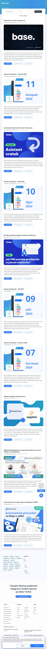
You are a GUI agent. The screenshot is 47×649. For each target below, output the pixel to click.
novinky (17, 568)
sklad (5, 570)
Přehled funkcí (6, 607)
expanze (16, 562)
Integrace (11, 2)
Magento (18, 617)
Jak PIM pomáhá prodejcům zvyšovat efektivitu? (20, 235)
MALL (24, 558)
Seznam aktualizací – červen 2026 (11, 629)
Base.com (37, 2)
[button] (41, 495)
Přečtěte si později (18, 63)
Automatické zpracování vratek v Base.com (18, 128)
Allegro (25, 559)
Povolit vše (37, 645)
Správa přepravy (7, 617)
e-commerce (6, 560)
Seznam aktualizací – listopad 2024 (15, 74)
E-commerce (23, 3)
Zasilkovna (26, 607)
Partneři (34, 613)
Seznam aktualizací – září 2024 (14, 289)
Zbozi (18, 607)
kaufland (11, 566)
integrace (17, 564)
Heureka (26, 565)
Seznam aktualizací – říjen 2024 (14, 181)
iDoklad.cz (26, 614)
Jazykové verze (42, 3)
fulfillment (6, 564)
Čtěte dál (8, 63)
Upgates (26, 570)
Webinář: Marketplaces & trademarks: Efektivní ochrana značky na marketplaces (22, 451)
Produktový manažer (7, 613)
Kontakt (34, 607)
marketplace (17, 566)
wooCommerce (20, 615)
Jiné (25, 618)
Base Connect (6, 621)
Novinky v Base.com (12, 22)
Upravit (22, 645)
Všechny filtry (37, 11)
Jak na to (6, 566)
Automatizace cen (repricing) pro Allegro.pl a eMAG (21, 502)
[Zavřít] (45, 482)
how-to (11, 564)
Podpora (35, 609)
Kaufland (26, 567)
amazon (17, 556)
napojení (6, 568)
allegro (12, 556)
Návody (5, 2)
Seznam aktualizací (12, 76)
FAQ (34, 611)
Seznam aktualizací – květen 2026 (11, 635)
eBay (18, 611)
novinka (11, 568)
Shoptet (26, 571)
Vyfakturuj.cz (27, 616)
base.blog (3, 7)
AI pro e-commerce (7, 623)
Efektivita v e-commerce (8, 562)
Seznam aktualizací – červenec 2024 (15, 343)
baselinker (19, 558)
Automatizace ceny (7, 615)
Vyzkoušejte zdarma (23, 596)
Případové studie (30, 3)
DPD (25, 612)
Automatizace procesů (8, 619)
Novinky (17, 2)
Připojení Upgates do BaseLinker (14, 396)
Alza (25, 564)
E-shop (12, 560)
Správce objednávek (7, 609)
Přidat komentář (29, 63)
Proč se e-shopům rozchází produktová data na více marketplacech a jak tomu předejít (33, 636)
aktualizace (6, 556)
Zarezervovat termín (41, 491)
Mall (17, 613)
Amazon (25, 561)
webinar (10, 570)
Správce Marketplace (7, 611)
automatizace (6, 558)
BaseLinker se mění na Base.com (14, 20)
